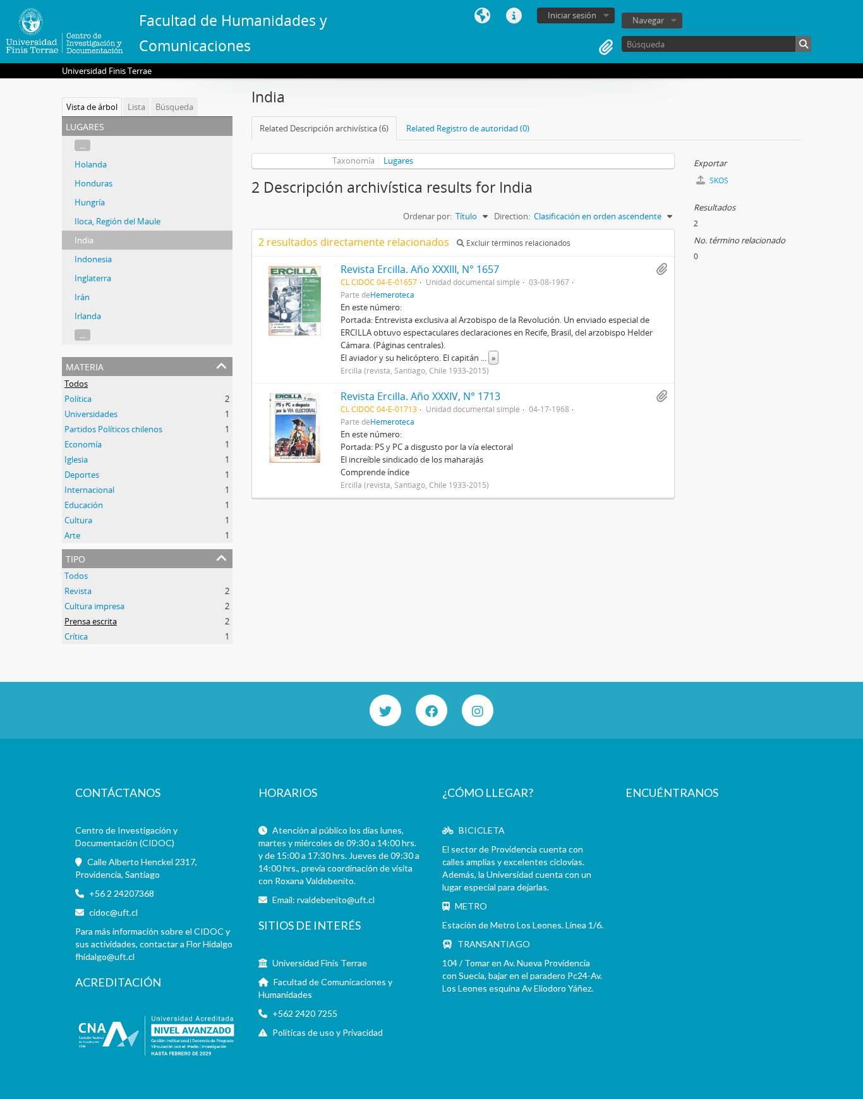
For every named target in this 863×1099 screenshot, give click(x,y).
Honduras (93, 183)
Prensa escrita (90, 621)
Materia (85, 365)
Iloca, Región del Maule (117, 221)
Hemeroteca (392, 294)
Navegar (648, 20)
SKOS (718, 180)
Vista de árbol (92, 106)
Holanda (91, 164)
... (82, 145)
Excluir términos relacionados (517, 243)
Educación (83, 505)
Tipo (75, 557)
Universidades (91, 414)
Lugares (398, 160)
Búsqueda (174, 106)
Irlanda (88, 316)
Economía (83, 444)
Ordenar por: (427, 216)
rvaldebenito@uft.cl (336, 899)
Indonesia (93, 259)
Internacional (89, 489)
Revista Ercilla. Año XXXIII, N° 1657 (420, 269)
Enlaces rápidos (513, 16)
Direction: (512, 216)
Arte (72, 535)
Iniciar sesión (572, 15)
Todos (76, 383)
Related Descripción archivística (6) (324, 128)
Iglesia (76, 459)
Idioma (482, 16)
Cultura (78, 520)
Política (78, 398)
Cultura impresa (94, 606)
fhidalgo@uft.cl (105, 956)
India (84, 240)
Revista (78, 591)
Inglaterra (93, 278)
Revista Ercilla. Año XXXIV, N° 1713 (420, 396)
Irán (82, 297)
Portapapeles (606, 47)
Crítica (76, 636)
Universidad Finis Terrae (319, 962)
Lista (136, 106)
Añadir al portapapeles (661, 269)
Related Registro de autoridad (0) (467, 128)
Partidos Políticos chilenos (113, 429)
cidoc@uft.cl (113, 912)
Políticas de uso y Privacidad (327, 1032)
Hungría (90, 202)
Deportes (81, 474)
